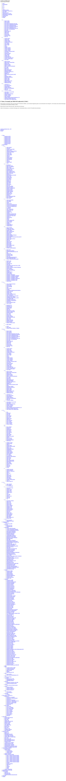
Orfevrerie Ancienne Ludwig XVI (10, 98)
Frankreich (6, 579)
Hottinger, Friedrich (10, 319)
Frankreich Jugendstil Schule (11, 581)
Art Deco (8, 694)
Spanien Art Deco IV (10, 689)
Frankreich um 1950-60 (10, 623)
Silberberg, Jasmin (8, 722)
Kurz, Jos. (6, 36)
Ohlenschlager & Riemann (9, 93)
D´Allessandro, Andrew (10, 229)
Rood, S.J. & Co (9, 437)
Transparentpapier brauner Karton (12, 541)
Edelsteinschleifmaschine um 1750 (12, 251)
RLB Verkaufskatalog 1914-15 (10, 740)
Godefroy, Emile (9, 293)
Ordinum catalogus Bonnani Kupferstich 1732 (12, 97)
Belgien (6, 522)
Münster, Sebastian (8, 81)
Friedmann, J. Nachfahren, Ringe (12, 279)
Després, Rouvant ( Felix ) (11, 238)
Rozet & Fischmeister (10, 439)
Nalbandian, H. (7, 84)
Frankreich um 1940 (10, 606)
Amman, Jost (9, 152)
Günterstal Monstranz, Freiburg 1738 (13, 542)
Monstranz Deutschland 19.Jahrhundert (13, 552)
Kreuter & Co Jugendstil (11, 697)
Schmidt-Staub (9, 449)
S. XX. (8, 467)
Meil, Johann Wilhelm (8, 69)
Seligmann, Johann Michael (11, 456)
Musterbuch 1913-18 (10, 546)
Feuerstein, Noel (9, 263)
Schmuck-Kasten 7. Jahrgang (9, 745)
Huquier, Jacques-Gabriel (11, 322)
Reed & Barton (9, 429)
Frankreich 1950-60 (10, 646)
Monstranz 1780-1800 (10, 533)
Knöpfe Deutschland (10, 551)
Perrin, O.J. (8, 417)
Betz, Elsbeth (9, 178)
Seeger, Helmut (9, 453)
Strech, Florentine (7, 730)
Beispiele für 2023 (8, 138)
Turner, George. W (10, 481)
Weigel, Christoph (9, 505)
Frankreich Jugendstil (10, 621)
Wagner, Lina (7, 720)
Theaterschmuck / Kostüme (6, 13)
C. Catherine (9, 207)
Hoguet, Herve (9, 315)
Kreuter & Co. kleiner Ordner (11, 702)
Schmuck (8, 766)
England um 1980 (9, 571)
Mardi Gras (8, 764)
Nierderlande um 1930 (10, 678)
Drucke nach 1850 (5, 12)
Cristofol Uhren (9, 225)
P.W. (7, 412)
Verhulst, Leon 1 (9, 491)
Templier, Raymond (10, 469)
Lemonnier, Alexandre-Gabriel (9, 51)
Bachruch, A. (9, 164)
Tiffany (8, 472)
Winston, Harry (9, 512)
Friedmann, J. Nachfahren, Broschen (13, 276)
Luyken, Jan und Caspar (8, 58)
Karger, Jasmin (7, 20)
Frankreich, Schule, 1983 (11, 655)
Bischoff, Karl (9, 179)
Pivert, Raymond (9, 420)
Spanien (6, 686)
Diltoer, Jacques (9, 241)
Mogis (6, 75)
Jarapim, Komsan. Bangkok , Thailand (13, 328)
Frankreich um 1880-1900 (11, 633)
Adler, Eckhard (9, 147)
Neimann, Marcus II (8, 87)
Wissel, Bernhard (9, 514)
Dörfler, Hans (9, 242)
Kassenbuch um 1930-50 (11, 549)
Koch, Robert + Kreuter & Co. (7, 10)
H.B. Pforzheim (9, 306)
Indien (6, 665)
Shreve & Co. (9, 457)
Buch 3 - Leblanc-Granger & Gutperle (13, 757)
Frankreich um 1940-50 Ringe (11, 610)
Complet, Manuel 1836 (10, 220)
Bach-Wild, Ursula (10, 165)
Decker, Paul (9, 233)
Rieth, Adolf (9, 435)
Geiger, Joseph (9, 288)
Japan (5, 673)
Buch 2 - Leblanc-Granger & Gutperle (13, 756)
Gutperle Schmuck (10, 751)
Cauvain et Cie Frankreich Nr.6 (12, 204)
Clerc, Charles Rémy (10, 209)
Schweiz (6, 684)
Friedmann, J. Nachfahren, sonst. (12, 280)
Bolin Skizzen (9, 184)
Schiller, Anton (9, 448)
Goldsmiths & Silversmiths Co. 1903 (13, 297)
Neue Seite (8, 433)
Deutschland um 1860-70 (11, 553)
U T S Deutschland (10, 485)
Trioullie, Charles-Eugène (11, 479)
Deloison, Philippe (10, 235)
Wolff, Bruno (9, 516)
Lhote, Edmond (9, 364)
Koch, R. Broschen (10, 709)
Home (3, 3)
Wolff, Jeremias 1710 (10, 517)
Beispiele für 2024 (8, 137)
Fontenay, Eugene (9, 266)
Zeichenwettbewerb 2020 (9, 721)
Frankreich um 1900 (10, 662)
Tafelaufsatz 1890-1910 (10, 634)
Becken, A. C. (7, 732)
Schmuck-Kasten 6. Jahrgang (9, 744)
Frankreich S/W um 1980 (11, 656)
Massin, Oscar (7, 63)
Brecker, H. (8, 195)
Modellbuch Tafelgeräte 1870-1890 (12, 682)
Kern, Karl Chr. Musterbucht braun (10, 25)
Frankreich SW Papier (10, 597)
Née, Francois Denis (8, 85)
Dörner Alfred (9, 244)
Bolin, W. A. (9, 183)
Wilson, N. (8, 511)
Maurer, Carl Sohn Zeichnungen (12, 376)
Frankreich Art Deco (10, 584)
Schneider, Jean (9, 450)
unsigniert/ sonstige (5, 521)
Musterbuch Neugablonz (11, 550)
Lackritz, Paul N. (7, 38)
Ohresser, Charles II (8, 95)
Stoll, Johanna (9, 462)
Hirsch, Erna (9, 314)
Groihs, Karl (9, 301)
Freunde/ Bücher (5, 15)
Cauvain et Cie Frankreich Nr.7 (12, 205)
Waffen (8, 767)
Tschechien (6, 693)
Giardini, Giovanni (10, 291)
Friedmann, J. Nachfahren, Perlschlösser (13, 278)
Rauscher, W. (9, 427)
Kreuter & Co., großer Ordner (11, 701)
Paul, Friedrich (9, 415)
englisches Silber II (10, 573)
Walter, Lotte (9, 501)
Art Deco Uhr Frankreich (11, 631)
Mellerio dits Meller (8, 70)
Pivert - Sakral (9, 421)
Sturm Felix (8, 465)
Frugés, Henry (9, 281)
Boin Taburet (9, 182)
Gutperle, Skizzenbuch (8, 769)
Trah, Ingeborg (9, 478)
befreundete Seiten (8, 773)
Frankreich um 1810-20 (10, 603)
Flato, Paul (8, 264)
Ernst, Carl (8, 256)
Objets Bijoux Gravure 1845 (9, 91)
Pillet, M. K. (9, 419)
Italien (6, 666)
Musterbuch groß (9, 526)
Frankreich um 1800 (10, 660)
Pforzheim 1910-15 (10, 561)
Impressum (4, 16)
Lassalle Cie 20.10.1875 (10, 352)
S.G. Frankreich (9, 455)
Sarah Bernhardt (7, 748)
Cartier (8, 202)
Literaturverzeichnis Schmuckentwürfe (11, 774)
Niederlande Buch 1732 (10, 679)
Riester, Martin (9, 434)
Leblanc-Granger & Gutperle (9, 754)
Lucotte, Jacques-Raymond (9, 57)
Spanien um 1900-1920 (10, 688)
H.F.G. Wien (9, 313)
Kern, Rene (8, 340)
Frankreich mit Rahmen (10, 593)
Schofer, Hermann (10, 451)
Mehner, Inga (7, 68)
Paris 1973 (8, 414)
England (6, 569)
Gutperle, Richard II (8, 753)
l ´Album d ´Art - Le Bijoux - (9, 742)
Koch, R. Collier (9, 710)
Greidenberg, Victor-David (11, 299)
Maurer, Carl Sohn (8, 65)
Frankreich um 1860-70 (10, 619)
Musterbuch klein (9, 525)
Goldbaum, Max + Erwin (11, 296)
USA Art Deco (9, 691)
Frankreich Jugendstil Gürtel (11, 591)
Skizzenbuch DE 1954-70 (11, 565)
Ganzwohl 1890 (9, 286)
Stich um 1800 (9, 555)
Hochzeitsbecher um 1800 (11, 564)
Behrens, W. (9, 174)
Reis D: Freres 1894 (8, 738)
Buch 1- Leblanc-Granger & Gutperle (13, 755)
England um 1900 (9, 570)
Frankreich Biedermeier (10, 588)
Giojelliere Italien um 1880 (11, 667)
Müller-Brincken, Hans (8, 80)
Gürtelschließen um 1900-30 (11, 535)
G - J (3, 6)
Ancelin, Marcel (9, 154)
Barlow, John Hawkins (10, 168)
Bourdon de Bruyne (10, 190)
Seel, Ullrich (9, 454)
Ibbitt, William (9, 324)
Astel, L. (8, 160)
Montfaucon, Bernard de (9, 77)
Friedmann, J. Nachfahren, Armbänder (13, 275)
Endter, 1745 (9, 253)
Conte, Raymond (9, 221)
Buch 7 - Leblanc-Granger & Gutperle (13, 760)
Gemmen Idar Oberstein (10, 534)
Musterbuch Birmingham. (11, 575)
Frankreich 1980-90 (10, 647)
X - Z (5, 519)
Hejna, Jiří (8, 309)
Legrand (6, 46)
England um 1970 (9, 576)
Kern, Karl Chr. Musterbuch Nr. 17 (10, 27)
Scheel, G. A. (9, 447)
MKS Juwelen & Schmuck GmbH (10, 74)
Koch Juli (8, 715)
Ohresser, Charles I (8, 94)
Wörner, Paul (9, 518)
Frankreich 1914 (9, 615)
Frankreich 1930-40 (10, 605)
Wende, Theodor (9, 509)
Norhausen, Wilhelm (10, 400)
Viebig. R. (8, 495)
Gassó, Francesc (9, 285)
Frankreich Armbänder (10, 583)
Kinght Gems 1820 (10, 341)
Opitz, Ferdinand (7, 96)
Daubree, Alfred (9, 230)
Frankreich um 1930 (10, 643)
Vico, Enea (8, 494)
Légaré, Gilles (7, 44)
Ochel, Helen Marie (8, 724)
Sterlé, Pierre (9, 461)
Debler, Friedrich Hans (10, 231)
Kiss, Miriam (7, 725)
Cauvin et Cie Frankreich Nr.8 (11, 206)
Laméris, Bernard (7, 41)
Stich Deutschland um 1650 (11, 554)
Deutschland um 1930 (10, 558)
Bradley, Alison (9, 192)
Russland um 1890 (8, 741)
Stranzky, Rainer (9, 463)
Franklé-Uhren (9, 272)
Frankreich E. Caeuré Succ (11, 590)
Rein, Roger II (9, 431)
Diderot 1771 (9, 239)
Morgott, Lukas (7, 726)
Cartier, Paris (9, 201)
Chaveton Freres (9, 217)
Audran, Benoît (9, 162)
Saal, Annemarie (7, 723)
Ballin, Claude (9, 167)
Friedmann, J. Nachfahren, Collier (12, 277)
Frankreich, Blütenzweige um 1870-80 (13, 640)
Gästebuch (6, 771)
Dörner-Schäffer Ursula (10, 245)
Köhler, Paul (7, 32)
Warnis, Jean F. (9, 503)
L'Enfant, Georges (8, 47)
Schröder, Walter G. (10, 452)
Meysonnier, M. (7, 72)
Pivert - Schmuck (9, 422)
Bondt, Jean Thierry (10, 186)
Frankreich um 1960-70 (10, 644)
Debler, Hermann (9, 232)
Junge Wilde (4, 11)
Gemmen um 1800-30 (10, 669)
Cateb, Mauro (9, 200)
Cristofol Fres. (9, 223)
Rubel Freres (9, 440)
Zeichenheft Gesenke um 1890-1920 (13, 557)
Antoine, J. (8, 156)
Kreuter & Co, (7, 696)
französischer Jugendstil (10, 582)
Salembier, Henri (9, 443)
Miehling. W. (7, 73)
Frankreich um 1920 (10, 632)
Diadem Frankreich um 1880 (11, 635)
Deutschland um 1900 (10, 562)
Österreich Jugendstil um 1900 (11, 683)
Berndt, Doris (9, 175)
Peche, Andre (9, 416)
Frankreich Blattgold (10, 589)
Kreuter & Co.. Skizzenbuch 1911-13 (13, 700)
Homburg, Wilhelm (10, 316)
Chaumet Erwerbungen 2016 (11, 213)
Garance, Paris (9, 284)
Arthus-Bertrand (9, 159)
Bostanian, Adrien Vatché (11, 187)
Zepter (8, 768)
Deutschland (7, 527)
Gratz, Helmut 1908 (10, 298)
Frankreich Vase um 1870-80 (11, 654)
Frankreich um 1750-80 (10, 618)
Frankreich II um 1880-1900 (11, 617)
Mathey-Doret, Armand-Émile (9, 62)
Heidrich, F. (8, 308)
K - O (3, 7)
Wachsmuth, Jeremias (10, 500)
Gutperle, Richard (7, 749)
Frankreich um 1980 (10, 658)
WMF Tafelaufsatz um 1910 (11, 560)
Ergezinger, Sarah (9, 254)
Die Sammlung (4, 4)
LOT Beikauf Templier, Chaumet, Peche (13, 613)
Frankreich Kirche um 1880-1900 (12, 629)
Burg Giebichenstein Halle (11, 196)
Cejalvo (8, 219)
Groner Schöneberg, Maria (11, 302)
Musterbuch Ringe (10, 538)
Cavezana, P (9, 208)
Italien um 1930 (9, 670)
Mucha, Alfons (7, 79)
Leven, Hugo (7, 52)
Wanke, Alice (9, 502)
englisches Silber (9, 572)
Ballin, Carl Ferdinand (10, 166)
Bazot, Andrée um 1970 (10, 171)
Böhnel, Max (7, 733)
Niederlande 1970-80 (10, 680)
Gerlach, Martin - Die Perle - (9, 735)
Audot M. (8, 161)
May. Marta (6, 67)
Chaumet (8, 212)
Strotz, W (8, 464)
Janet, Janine (9, 327)
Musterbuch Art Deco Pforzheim (12, 537)
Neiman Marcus (7, 86)
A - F (3, 5)
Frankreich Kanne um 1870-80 (12, 628)
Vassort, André (9, 490)
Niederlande (7, 677)
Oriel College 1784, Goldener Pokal (10, 99)
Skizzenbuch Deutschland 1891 (12, 548)
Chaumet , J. (9, 216)
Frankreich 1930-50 (10, 642)
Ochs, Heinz (7, 92)
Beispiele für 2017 (8, 143)
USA (5, 690)
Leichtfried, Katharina (8, 729)
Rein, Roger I (9, 430)
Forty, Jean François (10, 269)
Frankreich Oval (9, 594)
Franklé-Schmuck (9, 271)
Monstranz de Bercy (10, 574)
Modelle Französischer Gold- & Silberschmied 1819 (15, 649)
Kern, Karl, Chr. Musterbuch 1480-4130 (11, 26)
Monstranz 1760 (9, 543)
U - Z (3, 482)
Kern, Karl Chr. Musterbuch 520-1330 (11, 23)
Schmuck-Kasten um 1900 (9, 743)
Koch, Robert (7, 705)
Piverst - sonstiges (9, 424)
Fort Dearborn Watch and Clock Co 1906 (13, 265)
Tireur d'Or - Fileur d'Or (10, 471)
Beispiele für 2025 (8, 136)
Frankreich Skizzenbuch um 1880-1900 (13, 657)
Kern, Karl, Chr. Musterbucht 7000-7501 (11, 28)
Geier (7, 287)
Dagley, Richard (9, 227)
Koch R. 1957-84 (9, 713)
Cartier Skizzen (9, 203)
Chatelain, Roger (9, 211)
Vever (8, 493)
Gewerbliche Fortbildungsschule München (13, 290)
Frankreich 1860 (9, 600)
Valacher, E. (9, 488)
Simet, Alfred (9, 458)
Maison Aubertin (7, 61)
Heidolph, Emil (9, 307)
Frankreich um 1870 (10, 601)
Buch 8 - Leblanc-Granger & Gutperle (13, 761)
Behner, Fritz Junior (10, 173)
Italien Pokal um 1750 (10, 672)
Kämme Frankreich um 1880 (11, 630)
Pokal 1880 (8, 539)
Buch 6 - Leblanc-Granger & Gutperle (13, 759)
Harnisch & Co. (9, 305)
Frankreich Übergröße (10, 598)
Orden (8, 765)
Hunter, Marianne (9, 321)
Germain (8, 289)
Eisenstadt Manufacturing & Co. (12, 257)
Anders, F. (8, 155)
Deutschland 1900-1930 (8, 734)
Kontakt (3, 17)
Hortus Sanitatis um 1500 (11, 317)
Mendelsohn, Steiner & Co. (9, 71)
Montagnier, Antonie (8, 76)
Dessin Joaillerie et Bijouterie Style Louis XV (14, 236)
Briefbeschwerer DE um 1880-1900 (12, 563)
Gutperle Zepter (9, 752)
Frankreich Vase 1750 (10, 622)
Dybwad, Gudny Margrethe (11, 247)
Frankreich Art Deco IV (10, 587)
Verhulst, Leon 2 (9, 492)
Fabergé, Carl (9, 260)
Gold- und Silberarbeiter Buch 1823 (12, 295)
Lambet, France (7, 40)
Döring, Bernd (9, 243)
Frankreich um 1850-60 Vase (11, 661)
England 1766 (9, 578)
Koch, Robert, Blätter (10, 708)
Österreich (6, 681)
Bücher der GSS (7, 772)
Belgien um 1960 (9, 523)
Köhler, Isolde (7, 31)
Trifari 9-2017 (9, 475)
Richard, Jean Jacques (10, 436)
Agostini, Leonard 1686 (10, 149)
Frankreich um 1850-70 (10, 599)
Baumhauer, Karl (9, 169)
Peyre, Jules (6, 737)
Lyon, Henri (7, 59)
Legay (6, 45)
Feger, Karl (8, 262)
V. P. (7, 498)
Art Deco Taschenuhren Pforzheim (12, 529)
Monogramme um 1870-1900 (7, 14)
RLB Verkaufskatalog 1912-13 (10, 739)
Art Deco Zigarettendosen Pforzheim (13, 530)
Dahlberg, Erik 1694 (10, 228)
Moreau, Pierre (9, 388)
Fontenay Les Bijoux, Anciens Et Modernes (14, 267)
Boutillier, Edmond (10, 191)
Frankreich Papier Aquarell (11, 595)
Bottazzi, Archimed (10, 188)
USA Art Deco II (9, 692)
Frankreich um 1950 (10, 607)
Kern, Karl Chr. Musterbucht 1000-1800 (11, 24)
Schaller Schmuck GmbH (11, 446)
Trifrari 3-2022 (9, 476)
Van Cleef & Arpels (10, 487)
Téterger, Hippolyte (10, 470)
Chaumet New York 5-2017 (11, 215)
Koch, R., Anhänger (10, 707)
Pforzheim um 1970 (10, 559)
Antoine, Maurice (9, 157)
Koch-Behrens (9, 714)
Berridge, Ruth (9, 176)
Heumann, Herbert (10, 312)
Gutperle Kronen (9, 750)
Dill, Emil (8, 240)
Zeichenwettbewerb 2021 (9, 717)
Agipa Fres (8, 148)
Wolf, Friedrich (9, 515)
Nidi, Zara (6, 89)
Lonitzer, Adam (7, 55)
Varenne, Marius (9, 489)
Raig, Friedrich (9, 426)
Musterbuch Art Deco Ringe (11, 536)
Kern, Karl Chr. (7, 22)
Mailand (8, 671)
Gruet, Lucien (9, 303)
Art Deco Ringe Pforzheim (11, 528)
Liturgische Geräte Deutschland (12, 566)
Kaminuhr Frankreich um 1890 (12, 636)
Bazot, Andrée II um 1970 (11, 172)
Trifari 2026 (8, 477)
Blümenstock (9, 181)
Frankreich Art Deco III (10, 586)
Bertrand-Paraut (9, 177)
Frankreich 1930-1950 (10, 604)
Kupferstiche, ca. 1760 (10, 612)
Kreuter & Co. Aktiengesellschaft (12, 698)
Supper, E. (8, 466)
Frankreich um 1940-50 (10, 637)
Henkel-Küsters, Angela (10, 310)
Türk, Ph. (8, 480)
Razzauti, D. (9, 428)
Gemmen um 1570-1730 (11, 668)
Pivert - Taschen (9, 423)
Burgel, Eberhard (9, 197)
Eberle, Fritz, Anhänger (10, 250)
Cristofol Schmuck (10, 224)
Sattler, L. (8, 444)
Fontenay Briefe (9, 268)
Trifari (8, 473)
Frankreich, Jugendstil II (10, 611)
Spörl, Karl (8, 459)
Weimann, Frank (9, 506)
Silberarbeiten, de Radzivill (11, 540)
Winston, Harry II (9, 513)
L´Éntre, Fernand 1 (8, 48)
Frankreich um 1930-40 (10, 653)
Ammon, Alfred (9, 153)
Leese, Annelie (7, 43)
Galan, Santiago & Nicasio (11, 283)
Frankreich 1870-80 (10, 580)
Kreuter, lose (9, 704)
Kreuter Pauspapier (10, 703)
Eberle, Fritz (9, 249)
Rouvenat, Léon (9, 438)
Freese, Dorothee (9, 273)
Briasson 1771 (9, 194)
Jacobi (8, 326)
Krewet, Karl (7, 33)
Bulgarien (6, 524)
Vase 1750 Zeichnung (10, 614)
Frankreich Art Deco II (10, 585)
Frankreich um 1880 (10, 620)
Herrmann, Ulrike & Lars (11, 311)
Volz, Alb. (8, 497)
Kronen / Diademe (10, 763)
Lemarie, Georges (7, 50)
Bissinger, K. (9, 180)
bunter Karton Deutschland (11, 531)
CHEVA (8, 218)
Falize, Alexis (9, 261)
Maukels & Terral (7, 64)
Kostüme (8, 762)
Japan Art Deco (9, 674)
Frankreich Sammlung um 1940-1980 (13, 664)
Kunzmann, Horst (7, 35)
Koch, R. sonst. (9, 712)
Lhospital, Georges (8, 53)
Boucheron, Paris (9, 189)
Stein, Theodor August (10, 460)
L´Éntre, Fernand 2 (8, 49)
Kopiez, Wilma (7, 718)
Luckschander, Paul (8, 56)
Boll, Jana (8, 185)
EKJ (7, 252)
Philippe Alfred (9, 418)
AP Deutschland (9, 158)
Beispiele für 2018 (8, 142)
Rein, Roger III (9, 432)
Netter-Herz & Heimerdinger (9, 88)
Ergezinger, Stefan (10, 255)
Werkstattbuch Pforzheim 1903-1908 (13, 567)
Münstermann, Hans (8, 82)
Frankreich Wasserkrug (10, 626)
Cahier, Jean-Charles (10, 199)
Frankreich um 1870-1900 (11, 652)
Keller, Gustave (7, 21)
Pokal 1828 (8, 547)
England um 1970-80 (10, 577)
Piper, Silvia (6, 719)
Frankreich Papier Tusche (11, 596)
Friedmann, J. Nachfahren (11, 274)
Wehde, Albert (9, 504)
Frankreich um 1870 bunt (11, 602)
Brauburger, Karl (9, 193)
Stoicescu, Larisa (7, 728)
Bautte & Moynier (10, 170)
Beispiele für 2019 (8, 141)
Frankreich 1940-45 (10, 648)
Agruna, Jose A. (9, 150)
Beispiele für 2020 (8, 140)
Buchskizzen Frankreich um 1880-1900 (13, 624)
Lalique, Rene (7, 39)
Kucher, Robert (7, 34)
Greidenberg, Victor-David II (11, 300)
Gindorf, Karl (9, 292)
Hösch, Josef (9, 318)
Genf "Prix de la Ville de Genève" (12, 685)
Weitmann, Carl (9, 507)
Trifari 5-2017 (9, 474)
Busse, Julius (9, 198)
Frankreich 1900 (9, 608)
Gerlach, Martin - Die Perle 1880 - (10, 736)
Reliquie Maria (9, 676)
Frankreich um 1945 (10, 616)
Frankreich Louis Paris (10, 592)
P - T (3, 8)
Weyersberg (8, 510)
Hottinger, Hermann (10, 320)
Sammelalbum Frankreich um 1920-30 (11, 746)
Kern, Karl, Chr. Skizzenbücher (10, 29)
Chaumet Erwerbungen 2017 (11, 214)
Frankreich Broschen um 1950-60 (12, 609)
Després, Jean (9, 237)
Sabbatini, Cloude (9, 442)
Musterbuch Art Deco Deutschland (12, 545)
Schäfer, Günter (9, 445)
